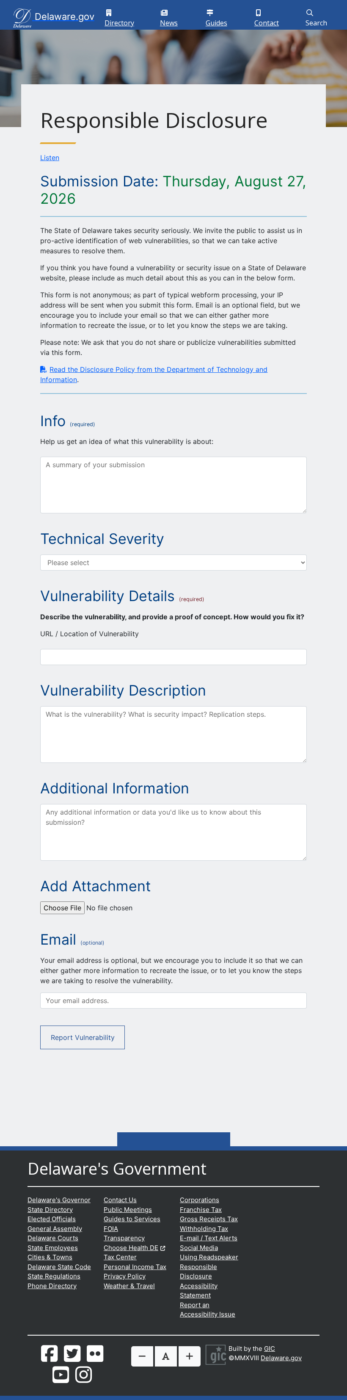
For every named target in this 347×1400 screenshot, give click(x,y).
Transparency (124, 1238)
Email (72, 939)
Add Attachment (95, 886)
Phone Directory (52, 1286)
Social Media (199, 1248)
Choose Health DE (134, 1248)
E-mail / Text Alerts (208, 1238)
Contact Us (120, 1200)
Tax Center (120, 1257)
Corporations (199, 1200)
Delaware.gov (281, 1358)
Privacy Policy (125, 1276)
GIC (269, 1349)
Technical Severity (102, 538)
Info (53, 421)
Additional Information (114, 788)
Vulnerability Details (107, 596)
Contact (269, 18)
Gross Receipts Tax (209, 1219)
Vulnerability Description (123, 690)
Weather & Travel (129, 1286)
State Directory (50, 1210)
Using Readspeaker (209, 1257)
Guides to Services (132, 1219)
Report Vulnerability (83, 1037)
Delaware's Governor (59, 1200)
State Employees (53, 1248)
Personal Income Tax (135, 1267)
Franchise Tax (201, 1210)
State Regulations (54, 1276)
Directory (122, 18)
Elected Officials (52, 1219)
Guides (220, 18)
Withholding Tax (204, 1229)
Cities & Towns (50, 1257)
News (172, 18)
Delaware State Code (59, 1267)
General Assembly (55, 1229)
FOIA (111, 1229)
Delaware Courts (53, 1238)
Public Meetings (128, 1210)
